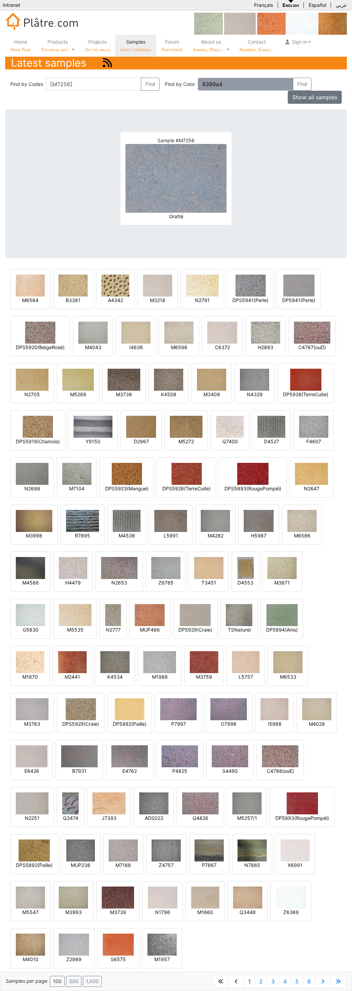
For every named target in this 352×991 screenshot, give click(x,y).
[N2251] (32, 803)
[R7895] (82, 520)
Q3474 (70, 818)
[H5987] (259, 520)
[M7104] (76, 473)
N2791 (202, 300)
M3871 (282, 583)
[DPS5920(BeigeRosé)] (40, 332)
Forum (172, 45)
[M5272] (186, 426)
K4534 (115, 677)
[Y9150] (93, 426)
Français (263, 5)
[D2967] (141, 426)
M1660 (205, 912)
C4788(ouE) (280, 771)
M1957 (162, 959)
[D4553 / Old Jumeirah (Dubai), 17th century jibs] (245, 567)
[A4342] (115, 285)
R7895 (82, 535)
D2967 (141, 441)
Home (20, 45)
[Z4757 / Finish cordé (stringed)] (166, 850)
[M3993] (73, 897)
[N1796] (162, 897)
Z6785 (166, 583)
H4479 (73, 583)
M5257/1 (247, 818)
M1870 (30, 677)
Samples (135, 45)
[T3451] (208, 567)
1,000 (92, 981)
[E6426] (240, 23)
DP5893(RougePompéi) (302, 818)
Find (150, 84)
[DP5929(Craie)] (195, 614)
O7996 (228, 724)
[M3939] (332, 23)
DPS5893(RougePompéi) (252, 488)
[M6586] (302, 520)
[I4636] (136, 332)
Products (55, 45)
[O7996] (228, 709)
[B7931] (79, 756)
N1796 (162, 912)
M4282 (215, 535)
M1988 (160, 677)
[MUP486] (150, 614)
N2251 (32, 818)
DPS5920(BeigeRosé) (40, 347)
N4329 (255, 394)
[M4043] (93, 332)
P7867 (209, 865)
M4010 (30, 959)
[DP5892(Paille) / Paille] (129, 709)
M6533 (288, 677)
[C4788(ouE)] (280, 756)
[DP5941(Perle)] (299, 285)
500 (73, 981)
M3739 (118, 912)
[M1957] (162, 944)
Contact (257, 45)
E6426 (31, 771)
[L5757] (246, 662)
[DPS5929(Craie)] (81, 709)
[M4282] (215, 520)
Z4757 (166, 865)
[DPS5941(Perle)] (250, 285)
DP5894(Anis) (282, 630)
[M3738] (124, 379)
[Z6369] (302, 23)
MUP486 (150, 630)
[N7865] (252, 850)
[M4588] (30, 567)
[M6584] (30, 285)
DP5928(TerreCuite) (305, 394)
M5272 (186, 441)
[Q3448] (247, 897)
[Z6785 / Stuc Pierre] (165, 567)
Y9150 (93, 441)
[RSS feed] (107, 62)
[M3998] (34, 520)
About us (209, 45)
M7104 (77, 488)
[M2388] (271, 23)
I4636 (136, 347)
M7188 (123, 865)
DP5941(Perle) (298, 300)
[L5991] (170, 520)
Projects (97, 45)
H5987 (258, 535)
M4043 (93, 347)
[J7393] (108, 803)
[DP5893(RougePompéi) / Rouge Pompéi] (302, 803)
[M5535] (75, 614)
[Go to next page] (323, 981)
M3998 (34, 535)
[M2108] (208, 23)
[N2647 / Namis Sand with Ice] (311, 473)
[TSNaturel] (239, 614)
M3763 (32, 724)
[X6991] (295, 850)
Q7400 (230, 441)
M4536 (127, 535)
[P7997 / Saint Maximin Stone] (178, 709)
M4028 (317, 724)
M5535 (75, 630)
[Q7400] (230, 426)
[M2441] (72, 662)
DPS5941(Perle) (250, 300)
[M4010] (30, 944)
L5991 (171, 535)
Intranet (11, 5)
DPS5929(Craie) (80, 724)
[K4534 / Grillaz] (115, 662)
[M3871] (282, 567)
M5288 (78, 394)
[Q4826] (200, 803)
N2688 (32, 488)
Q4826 (200, 818)
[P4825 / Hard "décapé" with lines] (180, 756)
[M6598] (179, 332)
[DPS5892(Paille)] (34, 850)
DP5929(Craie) (195, 630)
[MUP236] (80, 850)
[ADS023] (153, 803)
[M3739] (118, 897)
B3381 (73, 300)
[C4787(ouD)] (312, 332)
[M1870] (30, 662)
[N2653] (119, 567)
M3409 (212, 394)
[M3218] (157, 285)
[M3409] (211, 379)
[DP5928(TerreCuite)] (305, 379)
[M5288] (78, 379)
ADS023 (154, 818)
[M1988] (159, 662)
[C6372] (222, 332)
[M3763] (32, 709)
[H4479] (73, 567)
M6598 (179, 347)
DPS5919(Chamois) (38, 441)
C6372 (222, 347)
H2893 (265, 347)
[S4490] (230, 756)
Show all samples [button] (314, 97)
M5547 (30, 912)
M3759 (204, 677)
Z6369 (291, 912)
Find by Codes (26, 84)
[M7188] (123, 850)
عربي (341, 5)
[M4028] (316, 709)
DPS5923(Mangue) (126, 488)
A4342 (115, 300)
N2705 (32, 394)
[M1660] (205, 897)
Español (317, 5)
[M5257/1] (247, 803)
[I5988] (274, 709)
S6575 (118, 959)
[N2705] (32, 379)
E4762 (129, 771)
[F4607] (313, 426)
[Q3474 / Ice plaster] (70, 803)
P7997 (178, 724)
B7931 (79, 771)
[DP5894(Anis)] (282, 614)
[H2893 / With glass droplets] (265, 332)
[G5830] (30, 614)
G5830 (30, 630)
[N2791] (202, 285)
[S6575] (118, 944)
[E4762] (129, 756)
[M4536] (127, 520)
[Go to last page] (338, 981)
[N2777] (113, 614)
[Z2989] (74, 944)
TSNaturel (239, 630)
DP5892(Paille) (129, 724)
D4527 (271, 441)
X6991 (295, 865)
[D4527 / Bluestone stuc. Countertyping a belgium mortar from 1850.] (271, 426)
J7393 (109, 818)
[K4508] (168, 379)
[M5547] (30, 897)
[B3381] (73, 285)
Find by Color (180, 84)
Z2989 (73, 959)
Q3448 (248, 912)
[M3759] (204, 662)
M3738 (124, 394)
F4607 (313, 441)
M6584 (30, 300)
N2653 (119, 583)
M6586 (302, 535)
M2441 (72, 677)
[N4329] (254, 379)
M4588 (30, 583)
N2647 (311, 488)
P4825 (179, 771)
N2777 (113, 630)
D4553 (245, 583)
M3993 (73, 912)
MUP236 (80, 865)
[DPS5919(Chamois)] (38, 426)
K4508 (168, 394)
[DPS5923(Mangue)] (127, 473)
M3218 (157, 300)
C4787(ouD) (312, 347)
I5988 (275, 724)
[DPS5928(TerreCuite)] (187, 473)
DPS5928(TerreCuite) (186, 488)
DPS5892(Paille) (34, 865)
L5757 (246, 677)
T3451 (208, 583)
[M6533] (287, 662)
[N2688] (32, 473)
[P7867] (209, 850)
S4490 (230, 771)
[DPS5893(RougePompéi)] (252, 473)
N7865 (252, 865)
